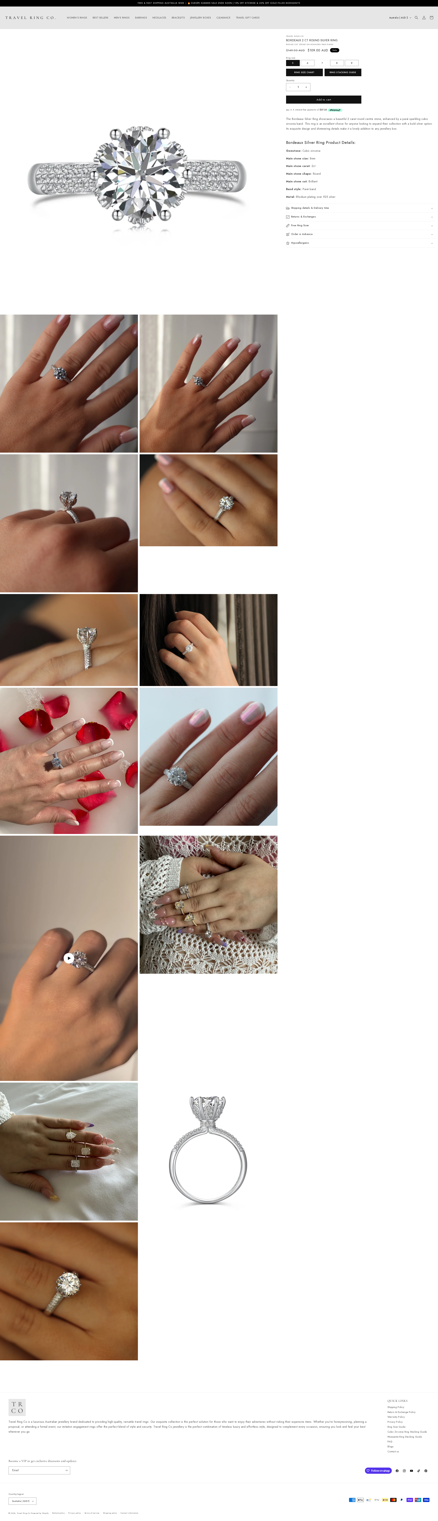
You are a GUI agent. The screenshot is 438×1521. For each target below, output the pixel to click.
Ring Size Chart (304, 72)
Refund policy (58, 1513)
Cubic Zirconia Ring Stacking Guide (407, 1431)
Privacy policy (74, 1513)
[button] (77, 17)
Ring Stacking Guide (343, 72)
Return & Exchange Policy (402, 1412)
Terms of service (92, 1513)
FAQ (390, 1441)
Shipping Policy (396, 1407)
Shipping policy (110, 1513)
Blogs (391, 1446)
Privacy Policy (395, 1421)
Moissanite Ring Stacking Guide (405, 1436)
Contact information (129, 1513)
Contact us (393, 1451)
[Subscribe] (66, 1470)
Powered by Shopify (40, 1513)
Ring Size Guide (396, 1426)
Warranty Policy (396, 1417)
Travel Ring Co (23, 1513)
